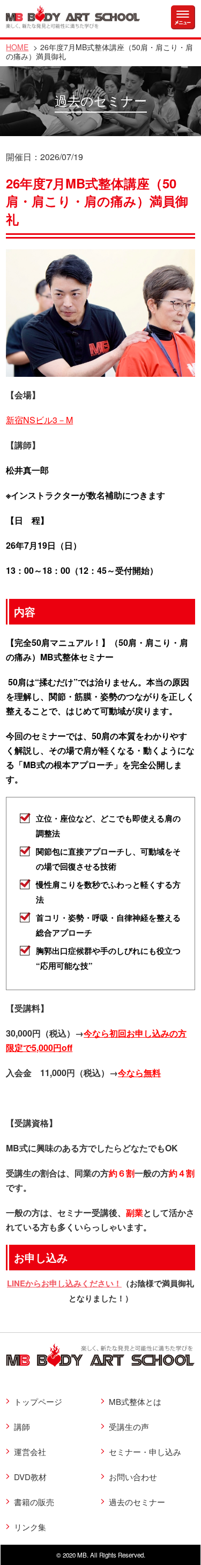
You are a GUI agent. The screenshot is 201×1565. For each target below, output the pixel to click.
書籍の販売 (34, 1501)
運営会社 (30, 1451)
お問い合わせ (133, 1476)
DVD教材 (30, 1476)
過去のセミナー (137, 1501)
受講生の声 (129, 1426)
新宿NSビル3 (36, 420)
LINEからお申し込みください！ (64, 1283)
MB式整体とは (135, 1401)
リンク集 (30, 1526)
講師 (22, 1426)
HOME (17, 47)
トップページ (38, 1401)
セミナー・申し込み (145, 1451)
